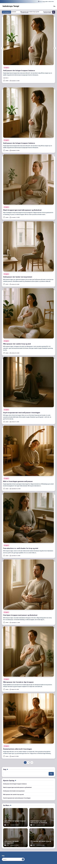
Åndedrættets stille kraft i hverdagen (17, 749)
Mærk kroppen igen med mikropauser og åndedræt (22, 70)
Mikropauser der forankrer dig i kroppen (18, 682)
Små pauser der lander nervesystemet (17, 277)
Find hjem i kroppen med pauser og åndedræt (20, 615)
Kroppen (6, 67)
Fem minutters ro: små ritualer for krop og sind (20, 548)
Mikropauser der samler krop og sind (17, 344)
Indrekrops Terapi (11, 6)
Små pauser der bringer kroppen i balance (19, 143)
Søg (4, 769)
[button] (6, 78)
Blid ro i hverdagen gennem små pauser (25, 11)
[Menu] (54, 6)
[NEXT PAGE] (31, 762)
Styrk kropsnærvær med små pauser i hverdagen (21, 413)
